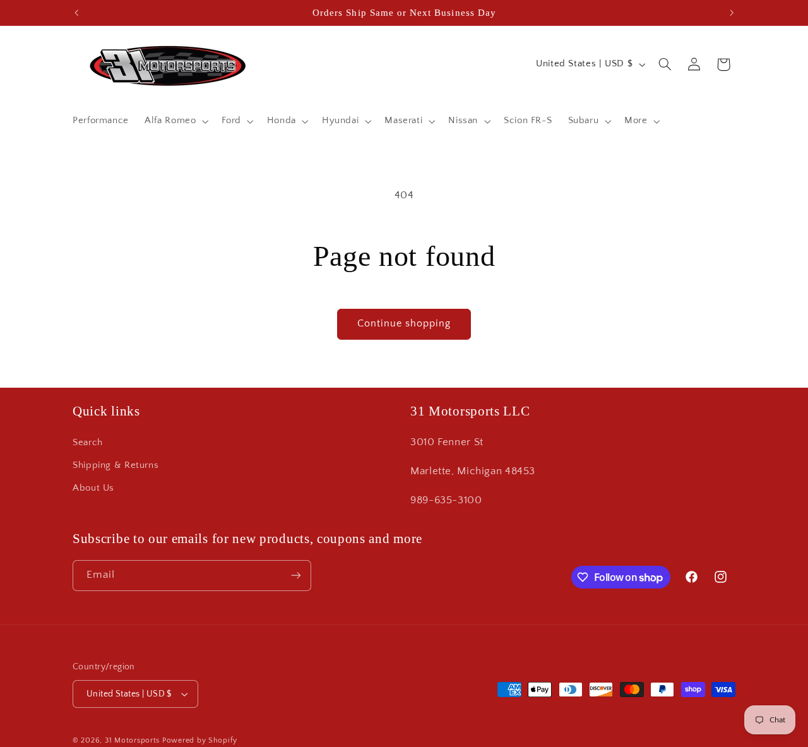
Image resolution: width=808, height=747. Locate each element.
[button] (175, 121)
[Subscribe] (296, 575)
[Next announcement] (732, 12)
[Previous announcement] (76, 12)
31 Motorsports (132, 740)
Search (88, 443)
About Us (93, 489)
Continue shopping (404, 323)
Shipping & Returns (115, 465)
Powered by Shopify (199, 740)
